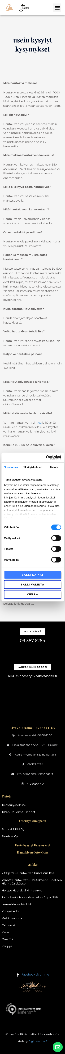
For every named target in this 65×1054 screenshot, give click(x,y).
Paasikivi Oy (10, 836)
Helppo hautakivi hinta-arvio (22, 890)
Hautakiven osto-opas (32, 852)
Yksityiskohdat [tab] (32, 467)
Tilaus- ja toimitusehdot (18, 812)
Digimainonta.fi (37, 1041)
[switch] (56, 538)
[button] (57, 7)
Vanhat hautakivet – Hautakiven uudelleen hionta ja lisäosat (32, 881)
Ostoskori (8, 925)
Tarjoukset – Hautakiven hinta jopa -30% (30, 897)
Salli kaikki (32, 574)
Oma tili (7, 939)
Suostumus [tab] (11, 467)
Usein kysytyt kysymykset (32, 845)
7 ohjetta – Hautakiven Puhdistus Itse (28, 873)
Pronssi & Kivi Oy (13, 829)
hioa (39, 422)
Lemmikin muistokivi (16, 904)
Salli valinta (32, 584)
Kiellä (32, 594)
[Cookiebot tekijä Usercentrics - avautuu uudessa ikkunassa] (46, 457)
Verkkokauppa (12, 918)
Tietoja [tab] (54, 467)
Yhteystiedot (11, 911)
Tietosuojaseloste (14, 805)
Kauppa (7, 946)
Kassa (6, 932)
